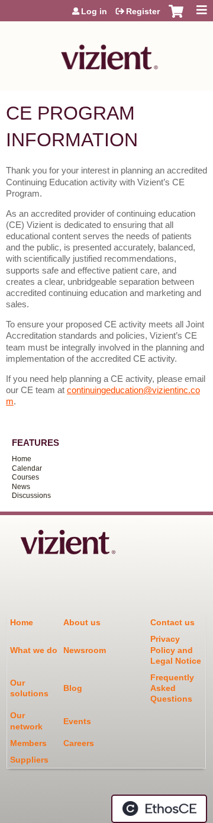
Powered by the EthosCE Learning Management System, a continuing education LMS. (159, 809)
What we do (33, 650)
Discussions (31, 495)
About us (82, 622)
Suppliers (29, 759)
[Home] (106, 53)
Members (28, 743)
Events (77, 721)
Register (143, 11)
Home (21, 459)
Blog (72, 688)
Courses (25, 477)
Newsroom (84, 650)
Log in (94, 11)
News (21, 487)
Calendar (27, 468)
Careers (78, 743)
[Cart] (176, 17)
